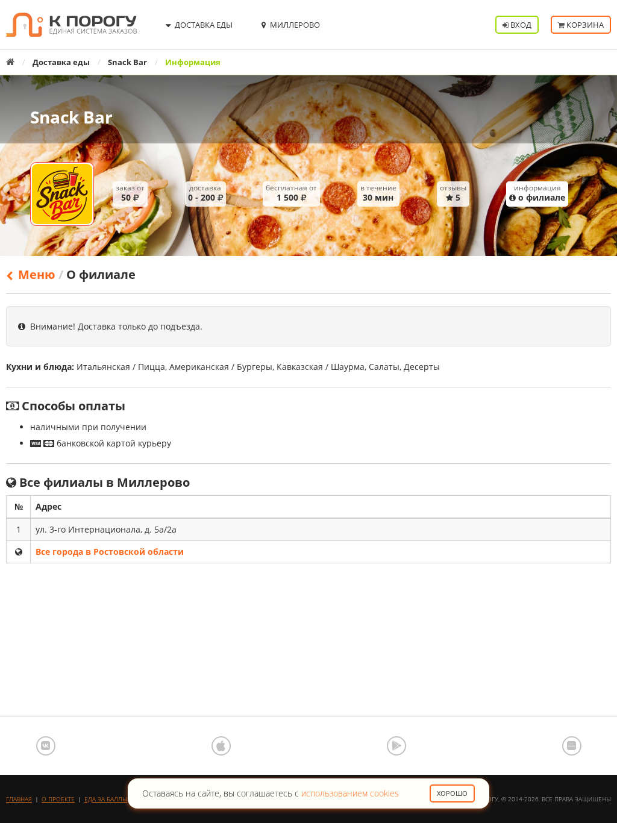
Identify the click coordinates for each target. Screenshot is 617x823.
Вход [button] (520, 24)
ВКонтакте (45, 746)
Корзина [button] (584, 24)
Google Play (396, 746)
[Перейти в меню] (62, 194)
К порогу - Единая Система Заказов (71, 25)
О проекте (58, 799)
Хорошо (452, 793)
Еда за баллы (105, 799)
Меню (35, 274)
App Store (221, 746)
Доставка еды (61, 62)
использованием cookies (350, 793)
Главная (19, 799)
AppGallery (571, 746)
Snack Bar (127, 62)
